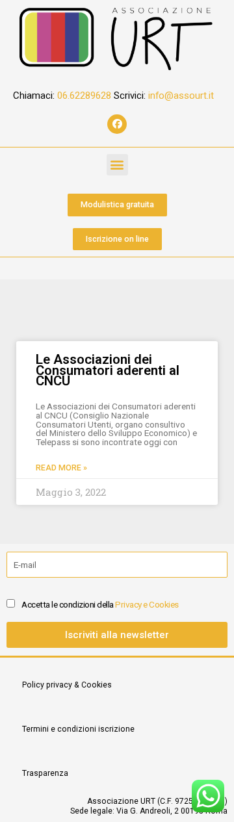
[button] (117, 164)
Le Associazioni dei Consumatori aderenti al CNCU (107, 370)
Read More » (61, 467)
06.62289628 (85, 95)
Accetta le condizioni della (100, 604)
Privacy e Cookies (147, 604)
